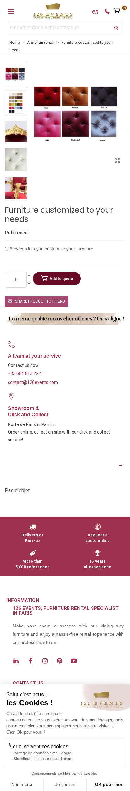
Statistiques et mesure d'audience (42, 759)
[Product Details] (65, 465)
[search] (116, 27)
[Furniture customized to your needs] (117, 160)
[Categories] (11, 11)
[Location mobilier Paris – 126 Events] (53, 11)
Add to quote (61, 278)
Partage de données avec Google (42, 753)
